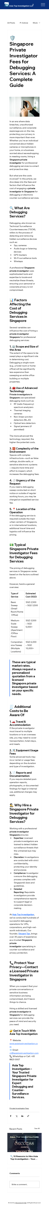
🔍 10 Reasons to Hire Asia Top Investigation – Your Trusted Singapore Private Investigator (24, 1157)
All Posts (11, 23)
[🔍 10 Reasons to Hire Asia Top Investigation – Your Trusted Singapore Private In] (24, 1142)
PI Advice (24, 23)
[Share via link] (28, 1116)
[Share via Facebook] (11, 1116)
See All (37, 1128)
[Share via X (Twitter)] (16, 1116)
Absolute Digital (20, 1203)
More (35, 23)
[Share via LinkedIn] (22, 1116)
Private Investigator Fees (19, 1108)
